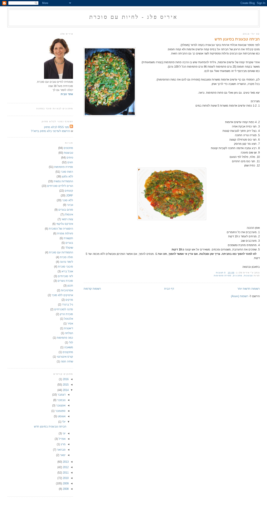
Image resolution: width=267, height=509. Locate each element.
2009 (65, 483)
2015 (65, 384)
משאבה (68, 347)
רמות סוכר (67, 171)
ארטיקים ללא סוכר (62, 295)
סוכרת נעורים (65, 280)
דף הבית (169, 288)
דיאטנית (68, 328)
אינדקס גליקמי (64, 223)
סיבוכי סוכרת (65, 266)
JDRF (69, 195)
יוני (63, 433)
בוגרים (69, 242)
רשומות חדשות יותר (248, 288)
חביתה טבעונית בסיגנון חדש (237, 39)
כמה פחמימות (65, 337)
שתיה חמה (67, 361)
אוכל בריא (67, 271)
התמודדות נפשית (63, 181)
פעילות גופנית (65, 233)
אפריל (61, 438)
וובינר (70, 204)
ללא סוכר (67, 200)
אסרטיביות (67, 290)
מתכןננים (68, 352)
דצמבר (61, 394)
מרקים (69, 299)
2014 (65, 390)
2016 (65, 379)
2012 (65, 467)
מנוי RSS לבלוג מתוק (57, 127)
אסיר (70, 323)
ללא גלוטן (67, 176)
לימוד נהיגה (66, 261)
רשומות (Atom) (239, 296)
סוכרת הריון (66, 314)
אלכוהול (68, 318)
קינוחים (69, 190)
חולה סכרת (66, 257)
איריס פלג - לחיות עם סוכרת (133, 17)
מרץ (62, 444)
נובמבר (60, 400)
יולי (63, 421)
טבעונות (248, 275)
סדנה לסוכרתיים (63, 309)
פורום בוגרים (65, 209)
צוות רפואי (67, 219)
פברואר (60, 449)
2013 (65, 461)
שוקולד (69, 247)
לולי (71, 342)
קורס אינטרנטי (65, 356)
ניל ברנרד (67, 304)
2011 (65, 472)
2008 (65, 488)
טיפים (70, 157)
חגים (70, 162)
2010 (65, 478)
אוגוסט (61, 416)
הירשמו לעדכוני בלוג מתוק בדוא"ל (50, 131)
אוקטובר (60, 405)
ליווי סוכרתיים (65, 276)
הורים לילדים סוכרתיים (60, 185)
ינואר (62, 455)
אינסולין (68, 214)
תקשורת (68, 238)
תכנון (70, 285)
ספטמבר (59, 410)
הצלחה (69, 333)
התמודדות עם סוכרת (61, 252)
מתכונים (237, 275)
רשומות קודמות (92, 288)
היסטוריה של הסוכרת (61, 228)
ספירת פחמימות (222, 275)
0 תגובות (221, 272)
